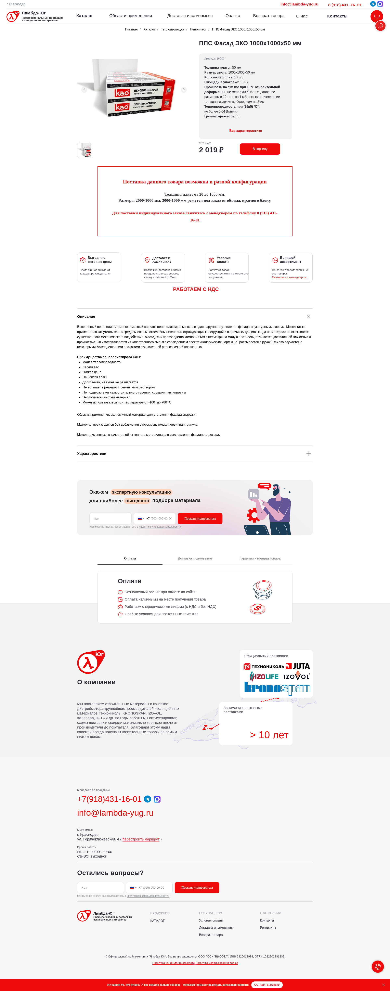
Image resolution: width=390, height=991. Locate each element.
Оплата (232, 15)
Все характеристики (245, 130)
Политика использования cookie (216, 962)
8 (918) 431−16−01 (345, 5)
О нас (302, 16)
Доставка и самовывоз (190, 15)
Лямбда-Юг (34, 13)
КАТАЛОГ (157, 921)
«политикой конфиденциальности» (160, 526)
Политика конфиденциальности (173, 962)
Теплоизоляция (172, 29)
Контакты (337, 16)
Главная (131, 29)
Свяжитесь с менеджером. (289, 277)
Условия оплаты (211, 920)
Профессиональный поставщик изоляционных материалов (42, 19)
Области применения (130, 15)
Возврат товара (269, 15)
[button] (267, 985)
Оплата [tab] (130, 558)
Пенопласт (198, 29)
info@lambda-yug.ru (299, 4)
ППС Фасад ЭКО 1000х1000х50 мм (238, 29)
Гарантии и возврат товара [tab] (260, 558)
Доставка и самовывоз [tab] (195, 558)
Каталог (149, 29)
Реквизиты (268, 927)
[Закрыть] (383, 985)
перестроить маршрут (140, 839)
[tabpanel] (195, 597)
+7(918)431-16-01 (109, 799)
